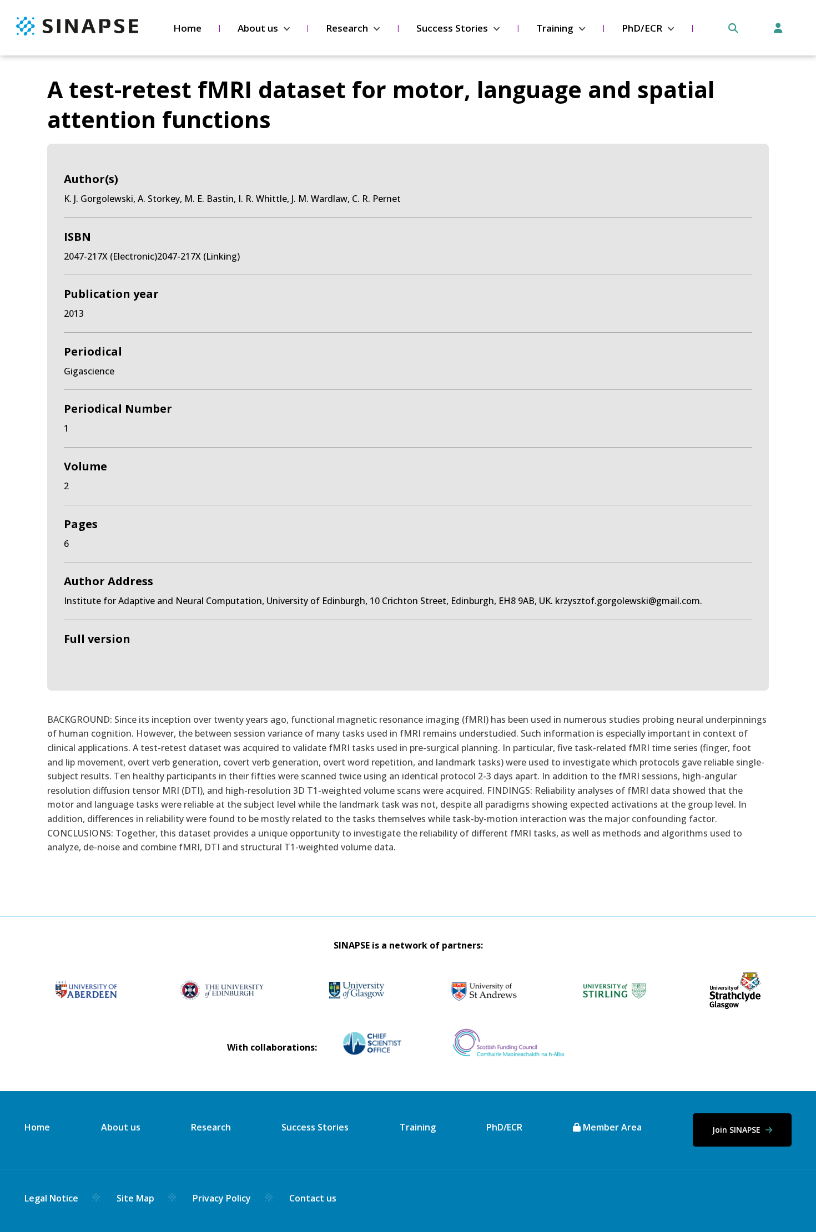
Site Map (135, 1198)
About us (258, 28)
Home (187, 28)
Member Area (611, 1127)
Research (347, 28)
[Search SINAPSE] (733, 28)
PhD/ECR (642, 28)
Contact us (312, 1198)
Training (554, 28)
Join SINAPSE (737, 1129)
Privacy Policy (222, 1198)
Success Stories (452, 28)
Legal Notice (51, 1198)
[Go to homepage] (77, 32)
